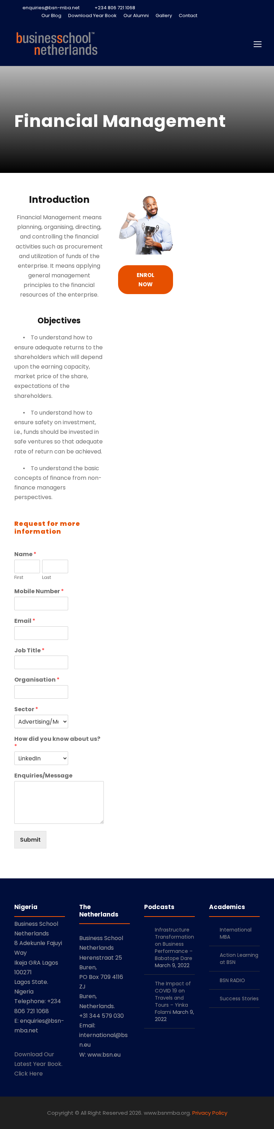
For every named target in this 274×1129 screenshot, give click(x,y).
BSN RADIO (232, 980)
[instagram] (258, 15)
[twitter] (233, 15)
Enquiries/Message (43, 776)
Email (24, 621)
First (18, 578)
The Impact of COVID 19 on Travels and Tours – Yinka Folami (173, 998)
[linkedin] (220, 15)
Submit (30, 840)
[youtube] (245, 15)
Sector (26, 709)
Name (25, 554)
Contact (188, 15)
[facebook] (208, 15)
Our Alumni (136, 15)
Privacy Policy (209, 1113)
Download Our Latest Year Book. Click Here (38, 1064)
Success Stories (239, 998)
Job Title (29, 651)
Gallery (164, 15)
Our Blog (51, 15)
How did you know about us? (57, 742)
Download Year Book (92, 15)
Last (46, 578)
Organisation (37, 680)
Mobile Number (39, 591)
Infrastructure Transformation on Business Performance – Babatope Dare (174, 944)
